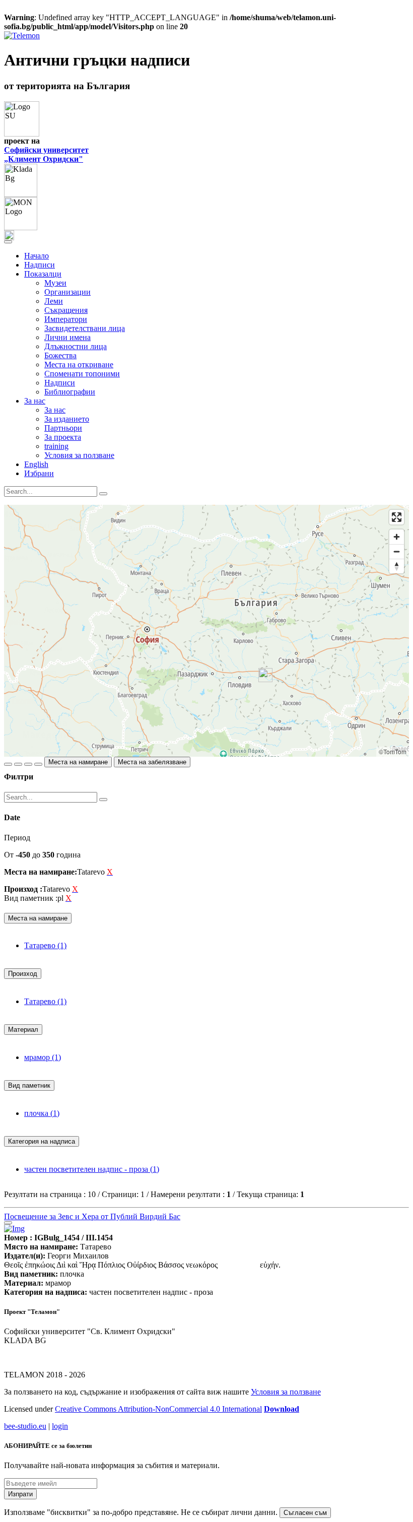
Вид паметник (29, 1085)
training (56, 446)
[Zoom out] (396, 551)
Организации (67, 292)
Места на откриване (78, 364)
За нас (54, 410)
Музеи (55, 283)
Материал (23, 1029)
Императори (65, 319)
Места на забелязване (152, 762)
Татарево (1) (45, 945)
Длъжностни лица (75, 346)
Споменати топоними (82, 373)
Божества (60, 355)
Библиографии (69, 391)
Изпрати (20, 1494)
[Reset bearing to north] (396, 566)
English (36, 464)
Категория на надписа (41, 1141)
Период (17, 837)
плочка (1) (41, 1113)
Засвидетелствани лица (84, 328)
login (60, 1426)
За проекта (62, 437)
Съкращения (66, 310)
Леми (53, 301)
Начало (36, 255)
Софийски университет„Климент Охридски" (46, 154)
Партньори (63, 428)
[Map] (206, 631)
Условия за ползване (79, 455)
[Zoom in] (396, 537)
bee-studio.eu (25, 1426)
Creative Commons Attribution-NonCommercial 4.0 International (158, 1409)
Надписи (39, 264)
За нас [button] (34, 400)
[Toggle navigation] (8, 241)
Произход (22, 973)
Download (281, 1409)
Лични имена (67, 337)
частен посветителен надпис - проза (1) (91, 1169)
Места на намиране (78, 762)
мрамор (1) (42, 1057)
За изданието (66, 419)
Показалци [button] (42, 274)
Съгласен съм (305, 1512)
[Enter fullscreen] (396, 517)
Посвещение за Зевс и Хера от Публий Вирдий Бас (92, 1216)
